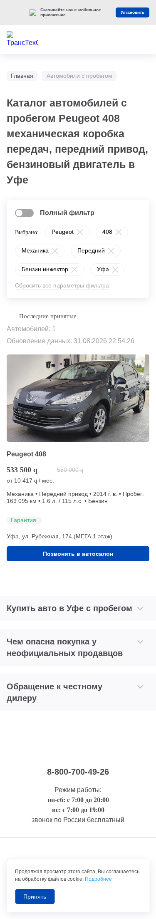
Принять (34, 896)
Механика (35, 250)
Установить (132, 12)
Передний (91, 250)
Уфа (103, 269)
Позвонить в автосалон (78, 553)
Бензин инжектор (45, 269)
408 (107, 231)
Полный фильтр (67, 212)
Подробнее (98, 879)
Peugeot (63, 231)
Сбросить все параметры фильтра (62, 285)
